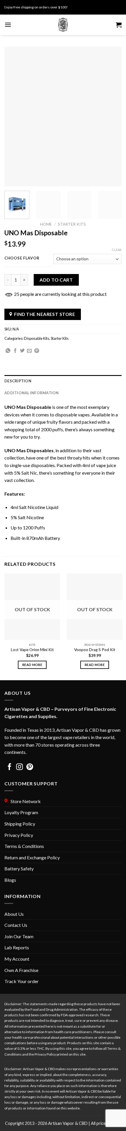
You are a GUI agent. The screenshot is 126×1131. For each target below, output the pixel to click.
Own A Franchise (21, 970)
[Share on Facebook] (15, 351)
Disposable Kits (36, 338)
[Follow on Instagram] (19, 767)
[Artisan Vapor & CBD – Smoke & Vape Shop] (63, 25)
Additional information (31, 392)
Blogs (10, 880)
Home (46, 224)
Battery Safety (19, 868)
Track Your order (21, 981)
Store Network (25, 801)
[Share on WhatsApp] (8, 351)
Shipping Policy (19, 823)
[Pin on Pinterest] (36, 351)
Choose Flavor (21, 258)
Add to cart (56, 279)
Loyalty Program (21, 812)
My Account (16, 959)
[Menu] (7, 24)
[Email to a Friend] (29, 351)
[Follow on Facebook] (9, 767)
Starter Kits (72, 224)
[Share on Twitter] (22, 351)
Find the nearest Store (44, 314)
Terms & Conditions (24, 846)
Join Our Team (18, 936)
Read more (32, 665)
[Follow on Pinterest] (29, 767)
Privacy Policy (18, 835)
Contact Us (15, 925)
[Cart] (119, 24)
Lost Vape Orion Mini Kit (32, 649)
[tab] (63, 381)
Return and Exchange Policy (32, 857)
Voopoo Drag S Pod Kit (94, 649)
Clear (117, 250)
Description (17, 381)
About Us (14, 914)
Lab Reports (16, 947)
